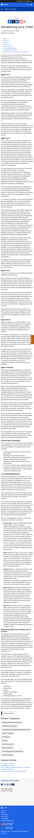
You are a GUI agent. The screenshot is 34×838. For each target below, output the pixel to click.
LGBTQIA (4, 740)
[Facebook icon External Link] (9, 21)
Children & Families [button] (9, 9)
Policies (3, 813)
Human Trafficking (7, 733)
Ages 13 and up (7, 46)
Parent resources (8, 713)
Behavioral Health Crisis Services (12, 722)
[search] (28, 5)
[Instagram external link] (10, 784)
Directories (4, 817)
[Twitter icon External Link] (13, 21)
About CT (4, 811)
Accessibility (5, 815)
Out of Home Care (7, 744)
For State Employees (7, 821)
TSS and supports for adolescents (12, 751)
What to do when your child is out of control (15, 52)
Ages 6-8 (6, 42)
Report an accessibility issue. (25, 1)
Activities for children (7, 764)
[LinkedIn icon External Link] (17, 21)
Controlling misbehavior (10, 50)
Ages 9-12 (6, 44)
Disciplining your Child (7, 765)
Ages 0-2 (6, 38)
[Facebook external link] (2, 784)
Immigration (6, 737)
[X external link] (5, 784)
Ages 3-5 (6, 40)
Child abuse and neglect (9, 726)
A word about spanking (9, 48)
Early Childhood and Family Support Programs (15, 767)
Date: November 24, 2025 (11, 31)
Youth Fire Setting (7, 755)
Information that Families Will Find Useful (13, 771)
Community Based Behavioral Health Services (16, 730)
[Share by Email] (21, 21)
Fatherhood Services (7, 769)
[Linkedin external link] (7, 784)
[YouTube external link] (13, 784)
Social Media (5, 819)
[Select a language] (31, 5)
